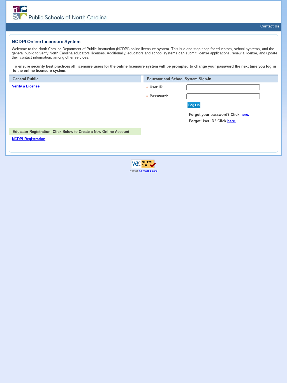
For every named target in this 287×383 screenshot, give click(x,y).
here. (244, 114)
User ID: (156, 87)
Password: (159, 96)
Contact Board (148, 170)
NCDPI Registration (28, 139)
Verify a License (26, 86)
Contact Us (269, 26)
